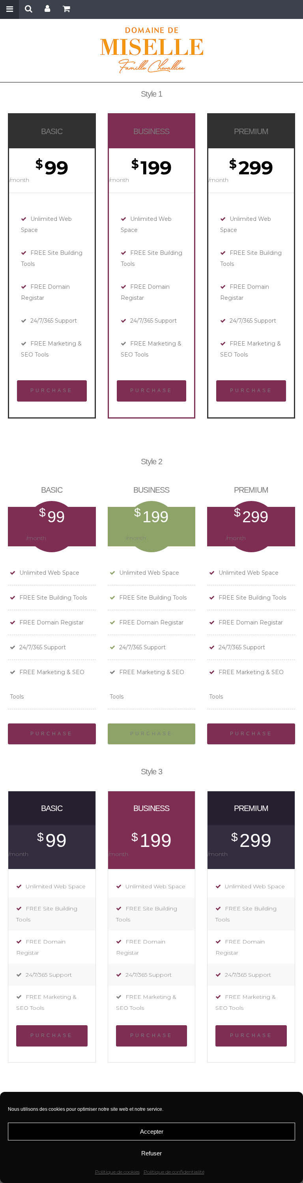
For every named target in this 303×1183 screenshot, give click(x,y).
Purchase (51, 390)
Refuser (151, 1153)
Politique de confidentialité (174, 1172)
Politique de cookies (117, 1172)
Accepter (151, 1131)
